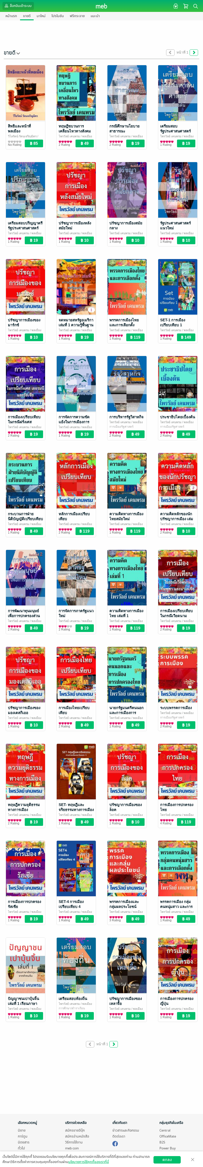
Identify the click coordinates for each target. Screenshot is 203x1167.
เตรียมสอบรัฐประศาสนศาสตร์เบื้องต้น (175, 131)
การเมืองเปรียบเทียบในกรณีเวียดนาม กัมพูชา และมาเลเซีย (176, 616)
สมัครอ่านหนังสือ (77, 1136)
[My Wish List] (175, 6)
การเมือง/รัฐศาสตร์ (121, 426)
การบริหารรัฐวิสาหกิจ (126, 417)
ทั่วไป (21, 1148)
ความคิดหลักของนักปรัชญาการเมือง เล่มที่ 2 (176, 519)
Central (164, 1130)
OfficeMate (167, 1136)
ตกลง (167, 1160)
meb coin (72, 1148)
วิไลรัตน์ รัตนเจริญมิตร (22, 136)
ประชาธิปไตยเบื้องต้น (177, 417)
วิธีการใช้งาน (74, 1142)
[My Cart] (185, 6)
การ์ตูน (22, 1136)
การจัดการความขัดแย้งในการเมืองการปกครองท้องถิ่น (74, 422)
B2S (162, 1142)
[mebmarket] (115, 1143)
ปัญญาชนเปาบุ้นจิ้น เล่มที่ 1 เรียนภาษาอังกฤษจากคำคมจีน (23, 1003)
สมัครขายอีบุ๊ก (75, 1130)
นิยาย (21, 1130)
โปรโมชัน (57, 16)
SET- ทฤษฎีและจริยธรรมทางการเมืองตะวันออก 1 (76, 810)
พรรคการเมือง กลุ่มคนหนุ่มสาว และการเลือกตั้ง (176, 906)
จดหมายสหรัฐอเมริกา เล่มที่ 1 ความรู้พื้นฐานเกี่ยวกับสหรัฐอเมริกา (76, 325)
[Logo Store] (101, 5)
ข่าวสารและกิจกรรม (125, 1130)
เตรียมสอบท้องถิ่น (73, 998)
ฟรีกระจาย (77, 16)
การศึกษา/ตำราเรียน (72, 1008)
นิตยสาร (23, 1142)
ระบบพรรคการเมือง (176, 708)
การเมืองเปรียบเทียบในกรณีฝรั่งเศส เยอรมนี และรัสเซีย (24, 422)
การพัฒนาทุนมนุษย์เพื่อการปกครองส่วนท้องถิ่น (24, 616)
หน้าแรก (11, 16)
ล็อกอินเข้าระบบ (20, 5)
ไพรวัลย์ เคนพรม (69, 136)
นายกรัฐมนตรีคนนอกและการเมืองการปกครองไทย (126, 713)
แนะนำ (95, 16)
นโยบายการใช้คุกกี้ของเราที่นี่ (88, 1162)
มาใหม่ (41, 16)
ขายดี (27, 16)
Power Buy (167, 1148)
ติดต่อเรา (118, 1136)
